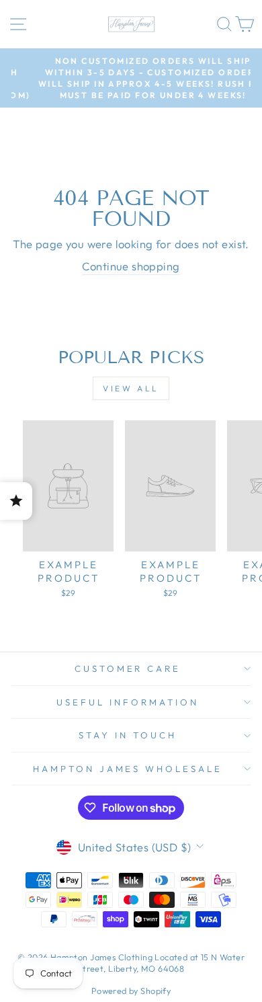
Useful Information (127, 702)
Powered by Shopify (131, 990)
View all (131, 388)
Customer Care (128, 668)
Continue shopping (130, 266)
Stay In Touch (128, 735)
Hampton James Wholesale (127, 768)
